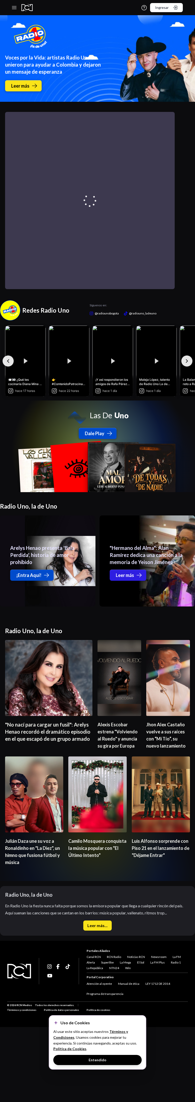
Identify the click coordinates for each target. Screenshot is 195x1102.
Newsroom (159, 957)
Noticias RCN (136, 957)
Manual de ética (128, 984)
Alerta (91, 962)
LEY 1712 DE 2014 (157, 984)
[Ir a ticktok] (49, 966)
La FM (177, 957)
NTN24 (114, 968)
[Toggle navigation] (14, 7)
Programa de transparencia (105, 994)
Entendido (97, 1060)
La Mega (125, 962)
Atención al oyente (99, 984)
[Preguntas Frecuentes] (144, 8)
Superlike (107, 962)
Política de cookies (98, 1009)
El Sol (140, 962)
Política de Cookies (69, 1049)
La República (95, 968)
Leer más (20, 86)
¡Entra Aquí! (28, 575)
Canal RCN (94, 957)
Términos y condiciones (21, 1009)
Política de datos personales (61, 1009)
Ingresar (162, 7)
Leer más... (97, 925)
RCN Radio (114, 957)
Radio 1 (176, 962)
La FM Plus (157, 962)
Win (128, 968)
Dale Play (94, 433)
